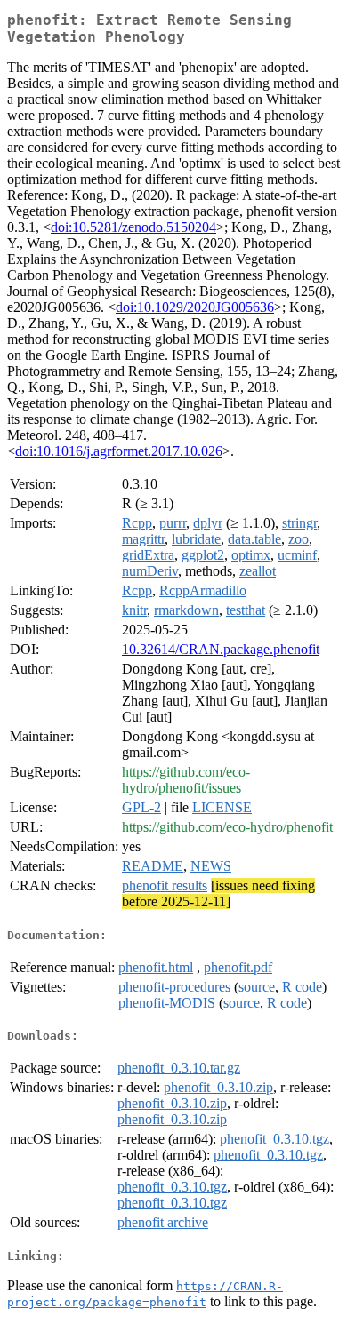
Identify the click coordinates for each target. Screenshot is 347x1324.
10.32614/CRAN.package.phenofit (220, 649)
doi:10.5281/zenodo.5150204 (133, 227)
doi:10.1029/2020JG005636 (195, 307)
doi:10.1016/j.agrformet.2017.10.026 (118, 451)
